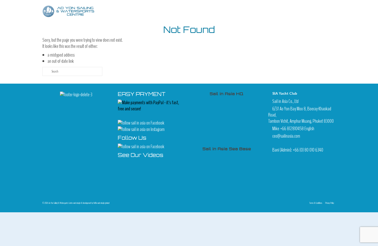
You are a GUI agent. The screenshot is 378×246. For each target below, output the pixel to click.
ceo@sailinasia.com (286, 136)
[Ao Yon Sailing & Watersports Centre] (68, 11)
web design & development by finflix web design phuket (91, 203)
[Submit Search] (46, 71)
